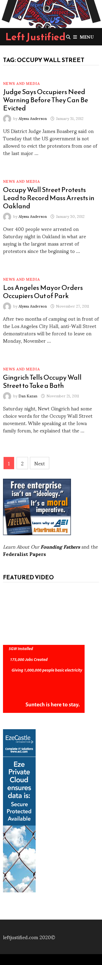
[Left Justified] (51, 13)
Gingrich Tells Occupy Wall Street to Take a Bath (42, 381)
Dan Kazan (27, 395)
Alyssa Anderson (32, 118)
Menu (87, 36)
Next (39, 463)
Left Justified (35, 36)
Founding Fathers (60, 546)
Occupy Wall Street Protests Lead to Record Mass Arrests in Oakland (48, 197)
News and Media (21, 83)
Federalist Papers (24, 553)
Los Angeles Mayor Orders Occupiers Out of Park (43, 291)
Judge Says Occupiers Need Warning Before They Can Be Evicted (45, 99)
